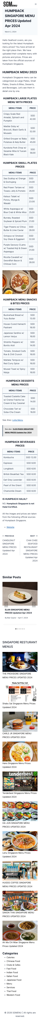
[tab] (15, 628)
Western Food (13, 995)
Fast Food (11, 968)
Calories (10, 957)
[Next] (34, 604)
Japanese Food (14, 980)
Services (11, 987)
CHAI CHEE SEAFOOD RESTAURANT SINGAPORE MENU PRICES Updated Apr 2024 (30, 548)
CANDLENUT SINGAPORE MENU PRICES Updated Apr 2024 (9, 545)
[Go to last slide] (6, 604)
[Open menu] (36, 4)
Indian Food (12, 972)
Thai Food (11, 991)
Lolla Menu (17, 420)
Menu (9, 983)
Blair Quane (11, 618)
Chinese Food (13, 961)
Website (10, 527)
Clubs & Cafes (13, 965)
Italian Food (12, 976)
